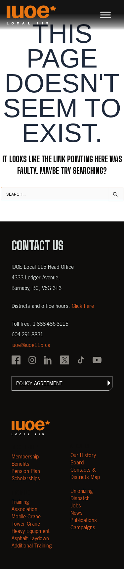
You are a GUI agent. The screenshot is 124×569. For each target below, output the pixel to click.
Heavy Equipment (31, 531)
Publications (83, 520)
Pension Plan (26, 471)
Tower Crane (26, 523)
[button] (62, 383)
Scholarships (26, 478)
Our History (83, 455)
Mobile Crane (26, 516)
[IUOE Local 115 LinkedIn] (48, 361)
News (76, 512)
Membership (25, 456)
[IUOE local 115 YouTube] (97, 361)
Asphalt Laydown (30, 538)
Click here (83, 305)
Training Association (24, 505)
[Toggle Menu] (105, 15)
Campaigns (82, 527)
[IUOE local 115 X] (64, 361)
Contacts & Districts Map (85, 473)
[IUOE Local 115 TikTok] (80, 361)
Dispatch (80, 498)
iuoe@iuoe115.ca (31, 345)
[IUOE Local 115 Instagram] (32, 361)
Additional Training (32, 545)
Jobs (75, 505)
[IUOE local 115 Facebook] (16, 361)
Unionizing (81, 491)
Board (77, 462)
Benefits (20, 463)
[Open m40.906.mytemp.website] (31, 427)
